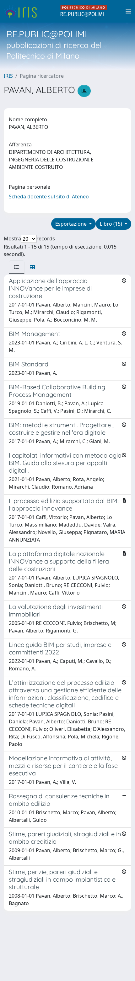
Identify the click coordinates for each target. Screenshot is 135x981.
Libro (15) (111, 223)
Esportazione (71, 223)
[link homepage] (23, 11)
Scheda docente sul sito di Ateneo (49, 196)
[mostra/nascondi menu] (128, 11)
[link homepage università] (84, 11)
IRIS (8, 75)
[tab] (16, 267)
